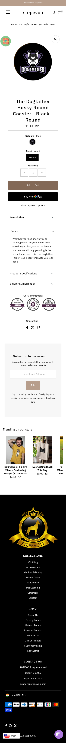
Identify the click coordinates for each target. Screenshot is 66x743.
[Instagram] (10, 726)
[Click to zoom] (56, 39)
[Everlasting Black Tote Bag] (42, 450)
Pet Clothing (33, 587)
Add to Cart (33, 185)
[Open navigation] (8, 12)
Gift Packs (33, 592)
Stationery (33, 582)
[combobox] (11, 736)
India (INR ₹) (17, 695)
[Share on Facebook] (27, 328)
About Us (33, 615)
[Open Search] (53, 12)
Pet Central (33, 635)
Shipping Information (23, 283)
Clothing (33, 562)
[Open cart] (59, 12)
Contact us (32, 321)
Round (32, 157)
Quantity (33, 165)
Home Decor (33, 577)
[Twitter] (15, 726)
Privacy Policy (33, 620)
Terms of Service (33, 630)
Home (14, 24)
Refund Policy (33, 625)
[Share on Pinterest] (38, 328)
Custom (33, 597)
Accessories (33, 567)
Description (17, 217)
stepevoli (33, 12)
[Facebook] (6, 726)
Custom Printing (33, 645)
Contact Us (33, 650)
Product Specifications (23, 273)
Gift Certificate (33, 640)
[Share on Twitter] (33, 328)
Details (14, 231)
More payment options (33, 205)
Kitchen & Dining (33, 572)
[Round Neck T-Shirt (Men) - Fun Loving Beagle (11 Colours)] (15, 450)
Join (33, 385)
